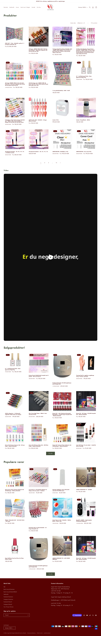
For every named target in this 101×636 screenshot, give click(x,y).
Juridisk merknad (47, 633)
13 (56, 162)
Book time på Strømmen (9, 589)
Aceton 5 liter (55, 120)
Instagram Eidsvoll (8, 604)
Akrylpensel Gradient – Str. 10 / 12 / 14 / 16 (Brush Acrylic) (14, 152)
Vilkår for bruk (39, 633)
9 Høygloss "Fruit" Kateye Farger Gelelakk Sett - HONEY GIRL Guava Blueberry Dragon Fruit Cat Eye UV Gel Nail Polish (15, 121)
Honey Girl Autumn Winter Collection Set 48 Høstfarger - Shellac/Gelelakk (61, 446)
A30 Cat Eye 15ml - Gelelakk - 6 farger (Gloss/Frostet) (38, 120)
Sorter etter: (73, 23)
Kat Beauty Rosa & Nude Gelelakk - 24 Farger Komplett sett (38, 528)
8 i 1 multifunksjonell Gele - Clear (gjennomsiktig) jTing (84, 77)
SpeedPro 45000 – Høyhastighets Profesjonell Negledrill (84, 521)
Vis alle (50, 453)
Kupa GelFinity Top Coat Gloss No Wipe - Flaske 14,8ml (14, 559)
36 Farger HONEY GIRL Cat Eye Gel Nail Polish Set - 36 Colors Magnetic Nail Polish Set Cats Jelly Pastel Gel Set (15, 84)
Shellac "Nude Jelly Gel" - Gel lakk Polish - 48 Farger (14, 521)
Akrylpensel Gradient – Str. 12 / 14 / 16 (38, 151)
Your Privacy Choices (8, 607)
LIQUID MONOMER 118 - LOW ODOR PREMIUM (61, 559)
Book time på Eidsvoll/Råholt (10, 592)
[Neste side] (60, 162)
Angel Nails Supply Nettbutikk (13, 633)
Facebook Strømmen (8, 597)
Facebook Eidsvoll (8, 602)
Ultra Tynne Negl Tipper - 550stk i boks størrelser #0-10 (38, 414)
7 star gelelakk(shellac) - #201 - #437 (61, 90)
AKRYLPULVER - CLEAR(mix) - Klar (60, 151)
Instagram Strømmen (8, 599)
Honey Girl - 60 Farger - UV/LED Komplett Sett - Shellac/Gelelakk (86, 414)
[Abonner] (27, 615)
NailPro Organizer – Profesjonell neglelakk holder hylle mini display (13, 414)
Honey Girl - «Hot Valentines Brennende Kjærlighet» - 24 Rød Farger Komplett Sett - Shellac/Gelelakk (62, 414)
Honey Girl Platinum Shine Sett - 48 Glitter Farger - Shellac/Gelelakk (38, 446)
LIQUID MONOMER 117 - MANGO (84, 489)
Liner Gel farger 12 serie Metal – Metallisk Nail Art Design (86, 446)
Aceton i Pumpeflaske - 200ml (83, 120)
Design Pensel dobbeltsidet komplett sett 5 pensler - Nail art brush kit (38, 376)
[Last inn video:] (50, 257)
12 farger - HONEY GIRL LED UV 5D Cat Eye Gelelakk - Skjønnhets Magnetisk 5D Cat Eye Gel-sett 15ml (38, 50)
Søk (4, 587)
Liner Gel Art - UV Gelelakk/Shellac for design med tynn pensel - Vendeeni (38, 490)
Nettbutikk (6, 594)
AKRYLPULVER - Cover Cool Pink (83, 151)
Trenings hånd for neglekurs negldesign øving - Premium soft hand (85, 376)
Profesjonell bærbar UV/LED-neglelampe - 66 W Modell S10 (62, 383)
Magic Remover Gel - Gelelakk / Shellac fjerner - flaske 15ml (61, 521)
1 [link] (40, 163)
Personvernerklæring (31, 633)
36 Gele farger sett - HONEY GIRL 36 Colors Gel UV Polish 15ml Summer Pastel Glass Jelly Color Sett (38, 84)
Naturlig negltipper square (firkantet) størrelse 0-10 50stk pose (60, 490)
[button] (89, 7)
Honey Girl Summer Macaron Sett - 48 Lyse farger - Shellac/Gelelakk (15, 446)
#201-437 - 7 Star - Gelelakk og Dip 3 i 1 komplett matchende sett (14, 44)
